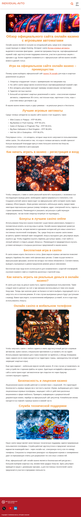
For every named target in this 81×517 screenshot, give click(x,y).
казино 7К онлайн (50, 74)
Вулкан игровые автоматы (59, 48)
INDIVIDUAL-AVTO (13, 3)
